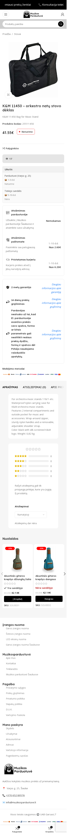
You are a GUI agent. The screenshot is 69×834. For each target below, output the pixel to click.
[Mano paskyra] (62, 14)
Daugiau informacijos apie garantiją (51, 288)
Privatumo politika (15, 698)
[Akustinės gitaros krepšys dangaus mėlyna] (49, 559)
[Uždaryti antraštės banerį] (63, 5)
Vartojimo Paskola (15, 715)
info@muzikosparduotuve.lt (21, 802)
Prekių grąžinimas (15, 693)
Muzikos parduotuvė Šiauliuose (22, 674)
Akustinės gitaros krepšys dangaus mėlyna (45, 579)
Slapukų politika (14, 704)
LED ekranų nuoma (16, 639)
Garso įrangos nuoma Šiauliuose (23, 644)
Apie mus (11, 657)
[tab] (10, 387)
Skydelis (10, 728)
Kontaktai (11, 663)
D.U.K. (9, 709)
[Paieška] (61, 24)
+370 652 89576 (15, 795)
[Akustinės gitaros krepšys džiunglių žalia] (17, 559)
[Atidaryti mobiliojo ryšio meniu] (6, 14)
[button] (17, 599)
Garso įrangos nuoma (17, 628)
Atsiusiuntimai (13, 739)
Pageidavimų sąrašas (17, 755)
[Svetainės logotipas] (33, 14)
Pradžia (6, 34)
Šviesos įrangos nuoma (18, 633)
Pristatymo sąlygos (16, 687)
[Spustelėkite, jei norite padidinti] (8, 94)
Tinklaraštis (12, 668)
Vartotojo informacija (17, 750)
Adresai (10, 744)
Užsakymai (11, 733)
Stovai (17, 34)
